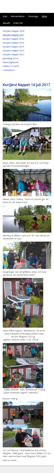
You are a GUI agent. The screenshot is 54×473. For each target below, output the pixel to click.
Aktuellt (6, 23)
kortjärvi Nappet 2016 (13, 38)
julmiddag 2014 (10, 58)
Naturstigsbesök (11, 62)
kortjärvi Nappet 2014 (13, 46)
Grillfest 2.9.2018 (11, 66)
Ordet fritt (18, 23)
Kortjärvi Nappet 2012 (13, 54)
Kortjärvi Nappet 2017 (13, 34)
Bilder (44, 16)
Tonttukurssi (9, 70)
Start (5, 16)
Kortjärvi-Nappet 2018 (13, 31)
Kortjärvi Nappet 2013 (13, 50)
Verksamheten (18, 16)
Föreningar (33, 16)
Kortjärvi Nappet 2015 (13, 42)
